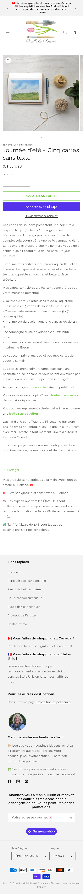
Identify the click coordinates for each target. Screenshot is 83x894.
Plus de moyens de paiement (41, 216)
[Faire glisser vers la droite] (50, 138)
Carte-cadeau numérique (25, 598)
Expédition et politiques (24, 606)
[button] (7, 32)
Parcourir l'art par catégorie (27, 580)
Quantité (8, 174)
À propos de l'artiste (22, 615)
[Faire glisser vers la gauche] (33, 138)
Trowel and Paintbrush (25, 883)
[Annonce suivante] (76, 8)
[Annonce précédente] (7, 8)
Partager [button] (13, 470)
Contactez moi (18, 624)
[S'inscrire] (71, 817)
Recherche (15, 572)
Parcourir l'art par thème (25, 589)
